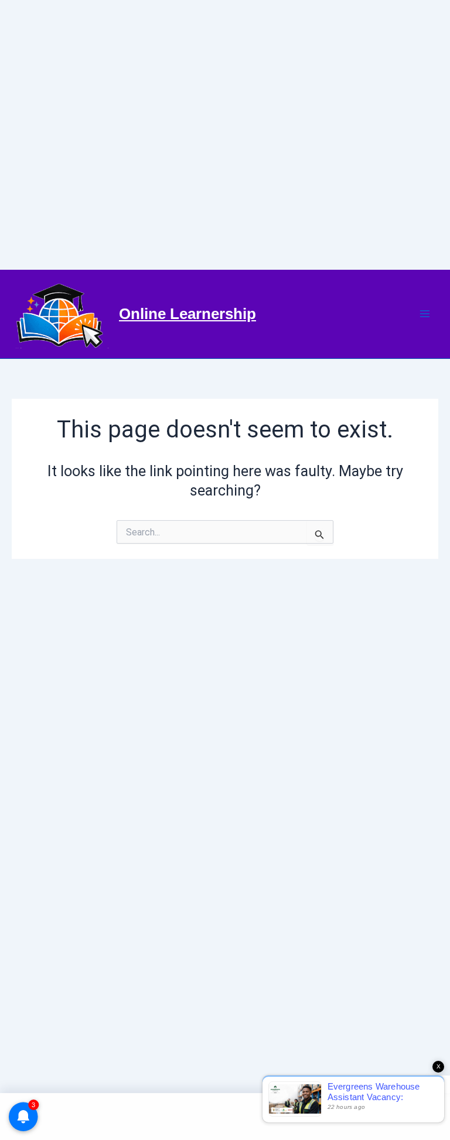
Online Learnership (187, 314)
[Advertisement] (225, 135)
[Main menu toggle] (425, 314)
